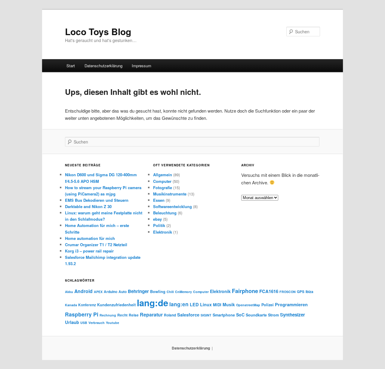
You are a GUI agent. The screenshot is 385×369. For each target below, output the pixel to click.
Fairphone (245, 291)
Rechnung (108, 315)
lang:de (152, 302)
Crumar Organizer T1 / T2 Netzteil (96, 244)
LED (194, 304)
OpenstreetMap (248, 305)
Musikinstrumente (169, 194)
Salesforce (188, 315)
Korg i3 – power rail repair (89, 251)
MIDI (217, 304)
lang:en (179, 304)
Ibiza (309, 291)
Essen (159, 200)
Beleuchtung (165, 213)
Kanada (71, 305)
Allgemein (162, 174)
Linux (206, 304)
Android (83, 291)
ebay (157, 219)
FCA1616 (268, 291)
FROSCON (287, 291)
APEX (98, 291)
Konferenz (87, 304)
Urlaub (72, 322)
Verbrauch (96, 322)
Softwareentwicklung (172, 206)
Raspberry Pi (81, 314)
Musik (229, 304)
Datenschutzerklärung (103, 65)
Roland (170, 315)
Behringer (138, 291)
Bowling (157, 291)
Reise (134, 315)
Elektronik (162, 232)
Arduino (110, 291)
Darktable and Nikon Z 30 (88, 206)
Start (70, 65)
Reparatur (151, 314)
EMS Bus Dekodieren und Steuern (96, 200)
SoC (240, 315)
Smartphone (224, 315)
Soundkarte (256, 315)
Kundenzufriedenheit (116, 304)
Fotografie (162, 187)
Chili (170, 291)
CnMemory (183, 291)
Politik (159, 225)
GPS (300, 291)
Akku (69, 291)
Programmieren (291, 304)
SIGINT (206, 315)
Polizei (267, 304)
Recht (122, 315)
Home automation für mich (90, 238)
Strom (273, 315)
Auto (123, 291)
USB (83, 322)
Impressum (141, 65)
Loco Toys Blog (98, 31)
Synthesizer (292, 314)
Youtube (112, 322)
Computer (162, 181)
